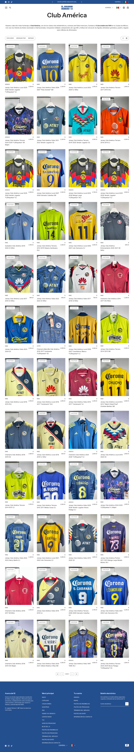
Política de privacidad (50, 733)
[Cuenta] (124, 8)
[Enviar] (127, 703)
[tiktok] (11, 2)
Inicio (44, 697)
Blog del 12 (46, 726)
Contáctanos (47, 717)
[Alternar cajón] (6, 8)
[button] (123, 38)
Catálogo (45, 700)
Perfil (76, 700)
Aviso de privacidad (49, 723)
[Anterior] (52, 2)
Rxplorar (10, 38)
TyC (43, 720)
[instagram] (9, 2)
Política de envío (48, 739)
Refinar (31, 38)
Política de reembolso (50, 730)
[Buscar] (10, 8)
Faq (43, 710)
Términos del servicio (50, 736)
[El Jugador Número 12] (67, 8)
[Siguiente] (81, 2)
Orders (76, 697)
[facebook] (6, 2)
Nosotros (45, 707)
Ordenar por (21, 38)
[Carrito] (128, 8)
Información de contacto (51, 743)
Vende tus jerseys (48, 713)
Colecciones (46, 704)
